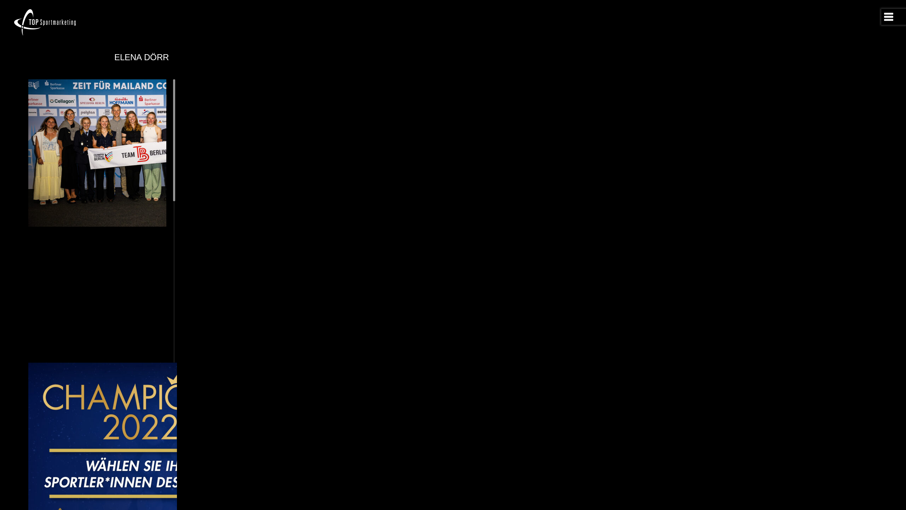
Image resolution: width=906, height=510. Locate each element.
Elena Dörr (141, 57)
